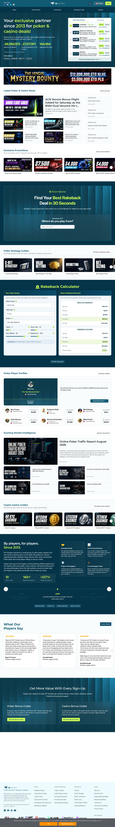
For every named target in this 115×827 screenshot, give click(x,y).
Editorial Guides (39, 606)
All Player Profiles (104, 373)
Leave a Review (105, 624)
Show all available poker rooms (89, 59)
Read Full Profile (98, 401)
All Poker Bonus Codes (16, 719)
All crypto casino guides (102, 506)
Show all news (105, 91)
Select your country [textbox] (47, 227)
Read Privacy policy (67, 824)
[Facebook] (12, 810)
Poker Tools (78, 799)
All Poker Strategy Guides (101, 252)
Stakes (9, 318)
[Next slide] (111, 167)
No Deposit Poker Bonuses (42, 802)
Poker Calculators (79, 796)
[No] (105, 823)
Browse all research (103, 433)
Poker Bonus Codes (40, 793)
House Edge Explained (61, 802)
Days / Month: (17, 333)
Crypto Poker (38, 796)
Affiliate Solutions (62, 606)
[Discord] (8, 4)
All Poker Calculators (57, 361)
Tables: (17, 327)
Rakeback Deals (39, 790)
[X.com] (5, 810)
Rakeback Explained (40, 806)
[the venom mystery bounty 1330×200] (57, 76)
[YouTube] (15, 810)
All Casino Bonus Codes (70, 719)
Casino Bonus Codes (60, 793)
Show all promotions (103, 151)
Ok (48, 824)
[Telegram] (11, 4)
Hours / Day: (42, 327)
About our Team (75, 606)
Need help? (7, 2)
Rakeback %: (42, 333)
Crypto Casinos (59, 790)
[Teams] (4, 4)
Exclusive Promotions (41, 799)
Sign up (101, 24)
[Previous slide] (3, 167)
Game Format (11, 301)
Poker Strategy (79, 793)
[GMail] (14, 4)
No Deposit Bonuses (60, 796)
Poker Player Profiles (80, 802)
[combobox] (57, 227)
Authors (76, 790)
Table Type (10, 310)
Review (107, 24)
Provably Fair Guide (60, 799)
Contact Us (50, 606)
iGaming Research (80, 806)
